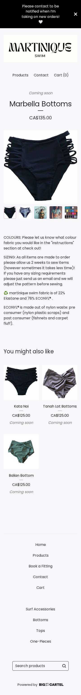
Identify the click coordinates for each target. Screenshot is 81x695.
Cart (40, 587)
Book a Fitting (40, 566)
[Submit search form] (64, 666)
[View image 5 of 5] (71, 212)
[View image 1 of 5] (10, 212)
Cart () (61, 75)
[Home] (40, 48)
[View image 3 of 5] (40, 212)
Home (40, 544)
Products (20, 75)
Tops (40, 630)
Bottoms (40, 619)
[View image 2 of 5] (25, 212)
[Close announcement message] (75, 14)
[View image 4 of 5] (56, 212)
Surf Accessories (40, 609)
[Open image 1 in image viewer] (40, 167)
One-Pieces (40, 641)
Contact (41, 75)
